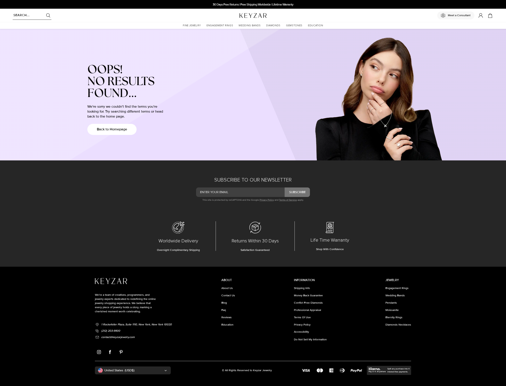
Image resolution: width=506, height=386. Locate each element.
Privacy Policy (267, 200)
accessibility (301, 331)
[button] (192, 25)
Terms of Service (288, 200)
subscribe (297, 192)
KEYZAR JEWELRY (243, 14)
